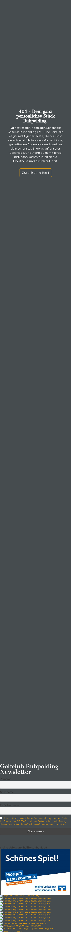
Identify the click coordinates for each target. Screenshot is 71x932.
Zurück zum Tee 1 (35, 173)
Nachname (7, 792)
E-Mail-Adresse (9, 805)
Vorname (5, 779)
